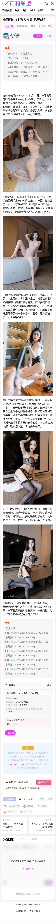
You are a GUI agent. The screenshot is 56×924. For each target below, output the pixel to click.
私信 (49, 36)
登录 (14, 723)
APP (32, 10)
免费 (17, 10)
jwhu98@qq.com (17, 764)
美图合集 (7, 10)
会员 (24, 10)
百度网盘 (10, 733)
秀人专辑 (9, 26)
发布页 (41, 10)
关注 (39, 36)
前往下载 (47, 26)
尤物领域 (36, 904)
